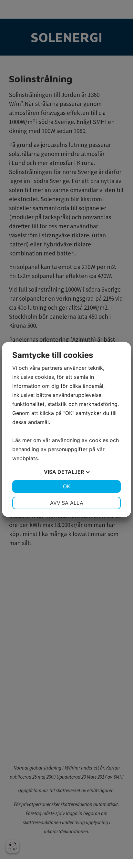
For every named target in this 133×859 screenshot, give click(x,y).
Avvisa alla (66, 503)
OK (66, 486)
